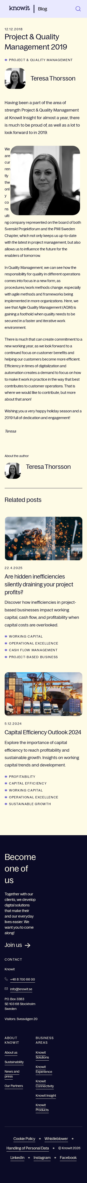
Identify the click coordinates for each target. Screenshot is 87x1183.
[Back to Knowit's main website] (19, 8)
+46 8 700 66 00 (22, 979)
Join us (13, 945)
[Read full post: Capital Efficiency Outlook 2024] (43, 694)
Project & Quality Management (41, 60)
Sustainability (14, 1062)
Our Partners (14, 1086)
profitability (22, 776)
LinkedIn (17, 1157)
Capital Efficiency (28, 783)
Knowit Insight (46, 1095)
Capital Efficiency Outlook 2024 (43, 732)
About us (11, 1052)
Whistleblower (56, 1138)
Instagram (42, 1157)
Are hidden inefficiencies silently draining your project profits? (39, 584)
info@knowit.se (21, 989)
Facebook (68, 1157)
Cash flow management (33, 650)
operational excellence (33, 643)
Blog (42, 8)
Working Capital (26, 636)
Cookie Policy (24, 1138)
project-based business (33, 657)
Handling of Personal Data (27, 1148)
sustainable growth (30, 804)
